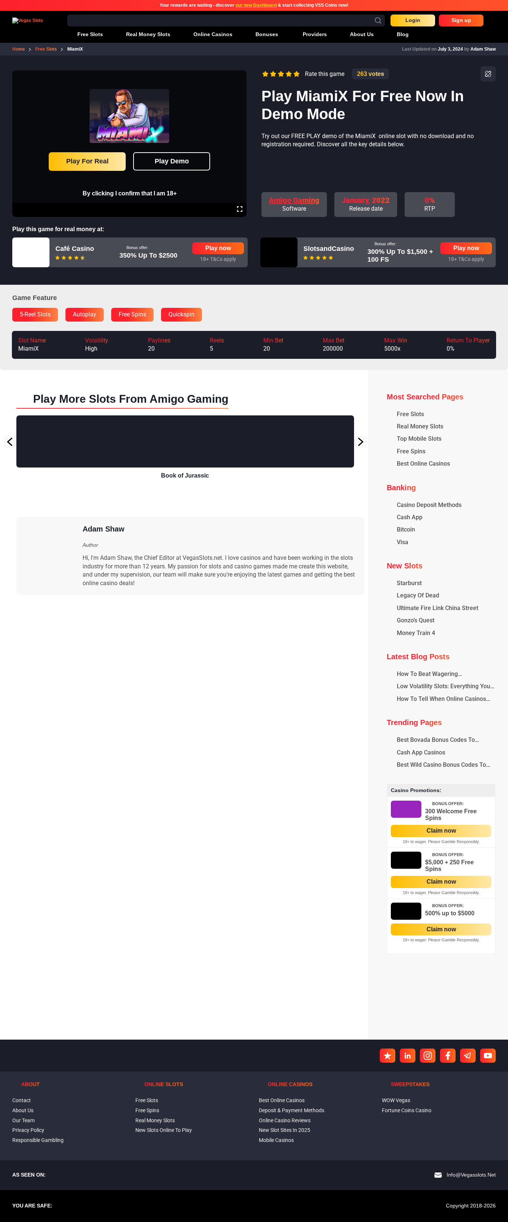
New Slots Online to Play (163, 1130)
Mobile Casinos (276, 1140)
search (378, 20)
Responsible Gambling (38, 1140)
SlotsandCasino (328, 248)
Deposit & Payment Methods (291, 1110)
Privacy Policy (28, 1130)
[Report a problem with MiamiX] (488, 74)
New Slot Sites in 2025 (284, 1130)
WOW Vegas (396, 1100)
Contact (21, 1100)
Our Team (23, 1120)
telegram (468, 1056)
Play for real (87, 161)
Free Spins (147, 1110)
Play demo (172, 161)
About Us (22, 1110)
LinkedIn (407, 1056)
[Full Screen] (239, 210)
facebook (448, 1056)
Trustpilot (387, 1056)
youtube (488, 1056)
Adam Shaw (483, 49)
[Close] (239, 75)
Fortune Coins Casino (406, 1110)
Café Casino (74, 248)
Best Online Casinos (282, 1100)
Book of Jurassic (185, 475)
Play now (218, 248)
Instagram (427, 1056)
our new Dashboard (256, 5)
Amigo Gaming (294, 200)
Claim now (441, 830)
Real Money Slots (155, 1120)
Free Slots (146, 1100)
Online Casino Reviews (285, 1120)
